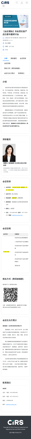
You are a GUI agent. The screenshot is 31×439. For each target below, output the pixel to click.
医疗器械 (12, 46)
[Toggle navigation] (3, 6)
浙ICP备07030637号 (15, 432)
